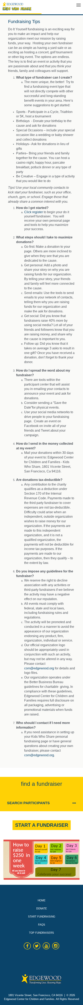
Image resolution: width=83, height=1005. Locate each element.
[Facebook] (27, 945)
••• (74, 803)
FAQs (41, 924)
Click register (33, 212)
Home (42, 900)
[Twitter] (36, 945)
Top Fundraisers (41, 932)
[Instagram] (55, 945)
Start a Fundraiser (41, 825)
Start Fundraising (41, 916)
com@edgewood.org (39, 668)
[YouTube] (46, 945)
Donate (41, 908)
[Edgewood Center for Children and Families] (32, 7)
